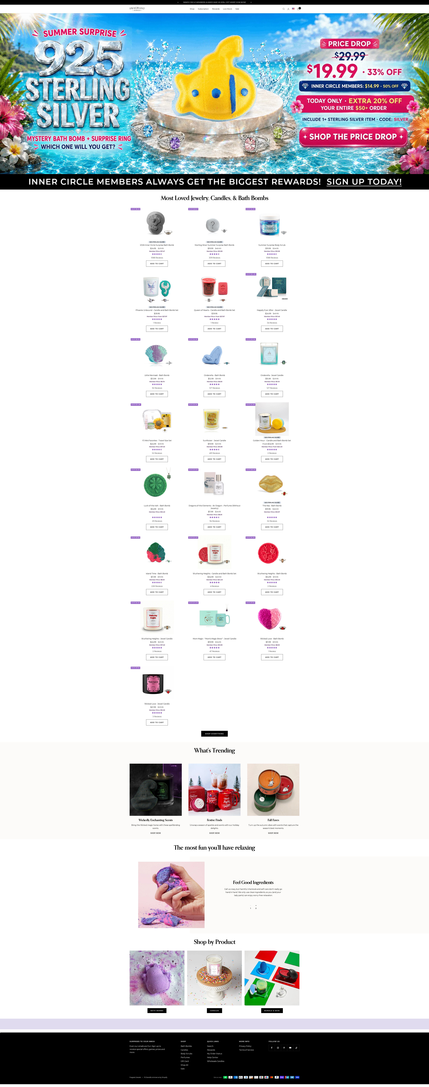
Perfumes (185, 1056)
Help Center (212, 1056)
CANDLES (214, 1009)
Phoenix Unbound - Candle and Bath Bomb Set (157, 309)
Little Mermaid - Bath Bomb (157, 374)
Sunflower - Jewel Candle (214, 439)
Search (210, 1045)
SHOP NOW (155, 832)
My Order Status (214, 1052)
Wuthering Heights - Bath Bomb (272, 572)
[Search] (284, 9)
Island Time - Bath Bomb (157, 572)
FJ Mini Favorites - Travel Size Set (157, 439)
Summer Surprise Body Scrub (272, 244)
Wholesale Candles (215, 1060)
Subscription (203, 9)
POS (145, 1076)
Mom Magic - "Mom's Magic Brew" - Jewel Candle (214, 637)
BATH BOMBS (157, 1009)
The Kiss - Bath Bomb (272, 504)
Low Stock (227, 9)
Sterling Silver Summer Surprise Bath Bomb (214, 244)
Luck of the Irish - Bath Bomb (157, 504)
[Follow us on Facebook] (272, 1046)
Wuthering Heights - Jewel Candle (156, 637)
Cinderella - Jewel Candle (272, 374)
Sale (237, 9)
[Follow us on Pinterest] (284, 1046)
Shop (192, 9)
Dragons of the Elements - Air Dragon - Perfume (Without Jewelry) (214, 505)
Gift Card (185, 1060)
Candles (184, 1049)
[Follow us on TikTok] (296, 1046)
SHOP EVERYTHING (214, 732)
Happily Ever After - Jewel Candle (272, 309)
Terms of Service (246, 1049)
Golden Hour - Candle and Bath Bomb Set (272, 439)
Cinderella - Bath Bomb (214, 374)
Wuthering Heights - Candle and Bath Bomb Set (214, 572)
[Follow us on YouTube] (290, 1046)
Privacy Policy (245, 1045)
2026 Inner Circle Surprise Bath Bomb (157, 244)
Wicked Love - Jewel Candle (157, 702)
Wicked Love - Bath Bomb (272, 637)
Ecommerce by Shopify (158, 1076)
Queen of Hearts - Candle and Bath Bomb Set (214, 309)
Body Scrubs (186, 1052)
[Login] (288, 9)
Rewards (216, 9)
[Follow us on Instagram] (278, 1046)
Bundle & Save (272, 1009)
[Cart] (298, 9)
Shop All (184, 1064)
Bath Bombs (186, 1045)
